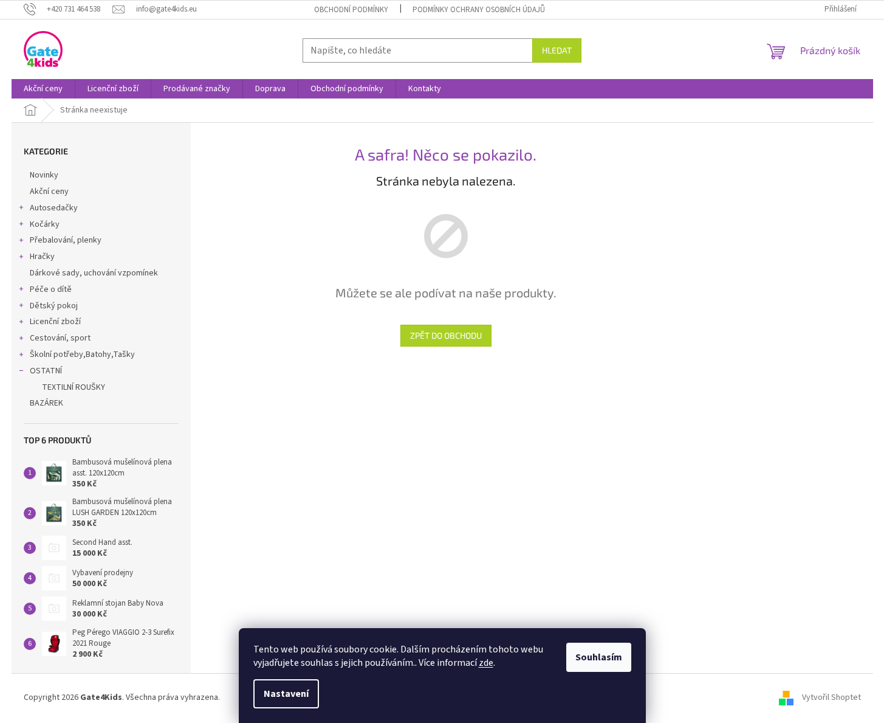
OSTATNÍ (46, 371)
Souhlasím (598, 657)
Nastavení (286, 694)
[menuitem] (43, 89)
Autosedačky (54, 208)
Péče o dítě (51, 289)
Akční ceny (49, 191)
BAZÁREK (46, 403)
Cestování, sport (60, 338)
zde (486, 662)
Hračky (42, 257)
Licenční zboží (55, 322)
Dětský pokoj (54, 306)
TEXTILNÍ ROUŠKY (73, 387)
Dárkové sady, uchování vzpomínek (94, 273)
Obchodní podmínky (351, 9)
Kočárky (45, 224)
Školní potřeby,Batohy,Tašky (82, 354)
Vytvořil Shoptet (831, 698)
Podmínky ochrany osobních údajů (479, 9)
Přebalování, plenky (65, 240)
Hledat (557, 50)
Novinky (44, 175)
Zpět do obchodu (446, 335)
